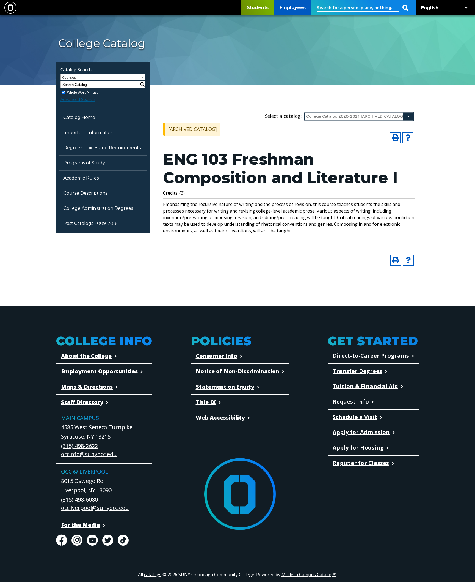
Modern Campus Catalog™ (308, 575)
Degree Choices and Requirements (102, 147)
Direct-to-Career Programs (371, 355)
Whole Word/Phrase (82, 92)
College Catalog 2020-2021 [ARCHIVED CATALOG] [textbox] (355, 116)
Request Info (351, 401)
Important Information (88, 132)
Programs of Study (84, 162)
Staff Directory (82, 402)
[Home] (10, 8)
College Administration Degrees (98, 208)
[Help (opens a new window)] (407, 137)
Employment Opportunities (99, 371)
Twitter (107, 540)
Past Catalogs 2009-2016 (90, 223)
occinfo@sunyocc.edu (89, 454)
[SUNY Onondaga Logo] (240, 494)
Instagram (76, 540)
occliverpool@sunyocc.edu (95, 508)
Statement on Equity (225, 386)
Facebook (61, 540)
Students (258, 7)
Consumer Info (216, 356)
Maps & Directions (87, 386)
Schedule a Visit (355, 417)
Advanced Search (77, 99)
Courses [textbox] (69, 77)
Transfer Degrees (357, 371)
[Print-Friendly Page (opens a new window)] (395, 137)
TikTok (123, 540)
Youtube (92, 540)
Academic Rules (81, 178)
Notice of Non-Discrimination (237, 371)
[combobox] (359, 116)
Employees (293, 7)
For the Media (80, 525)
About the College (86, 356)
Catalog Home (79, 117)
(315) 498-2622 (79, 446)
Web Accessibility (220, 417)
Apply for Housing (358, 447)
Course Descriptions (85, 193)
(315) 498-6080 (79, 499)
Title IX (206, 402)
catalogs (152, 575)
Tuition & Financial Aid (365, 386)
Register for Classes (361, 463)
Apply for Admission (361, 432)
